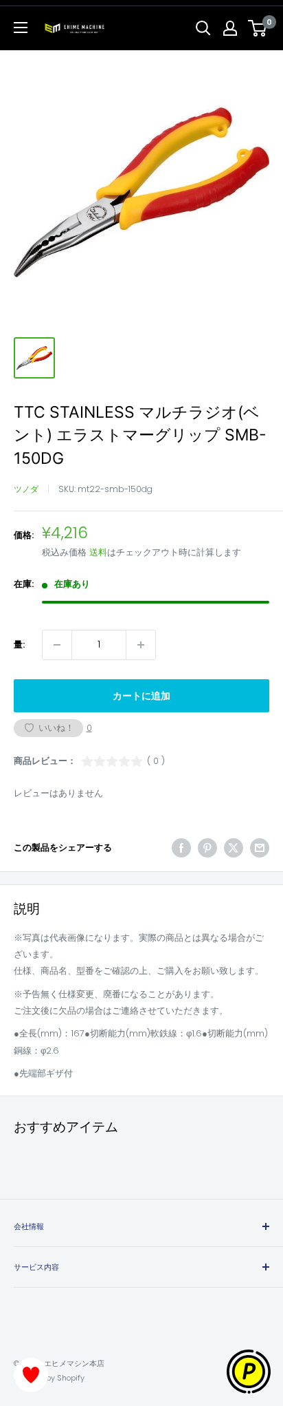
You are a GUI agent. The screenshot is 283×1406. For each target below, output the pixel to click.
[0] (258, 28)
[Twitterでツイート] (233, 848)
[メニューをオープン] (20, 27)
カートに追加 (141, 696)
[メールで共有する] (259, 848)
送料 (98, 552)
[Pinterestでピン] (207, 848)
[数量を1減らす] (57, 644)
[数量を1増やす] (140, 644)
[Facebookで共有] (181, 848)
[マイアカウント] (230, 28)
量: (19, 644)
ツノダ (26, 489)
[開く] (203, 28)
